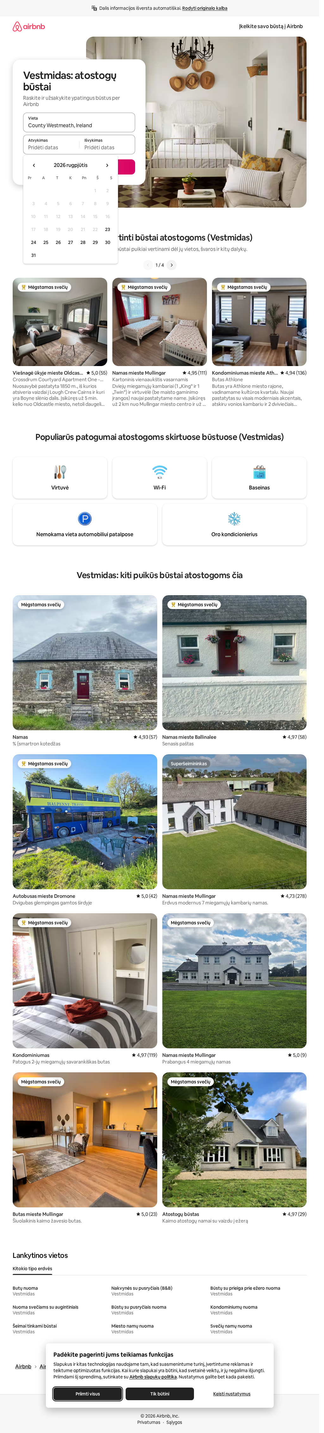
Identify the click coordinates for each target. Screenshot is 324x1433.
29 (95, 242)
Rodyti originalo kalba (204, 8)
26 (58, 242)
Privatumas (148, 1422)
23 (107, 229)
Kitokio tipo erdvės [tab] (32, 1268)
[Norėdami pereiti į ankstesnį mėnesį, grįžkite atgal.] (34, 165)
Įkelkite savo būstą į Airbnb (271, 26)
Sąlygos (174, 1422)
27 (70, 242)
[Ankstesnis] (148, 265)
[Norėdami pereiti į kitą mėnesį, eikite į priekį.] (107, 165)
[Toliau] (171, 265)
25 (45, 242)
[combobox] (79, 125)
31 (33, 255)
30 (107, 242)
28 (82, 242)
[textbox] (51, 147)
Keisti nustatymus (232, 1394)
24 (33, 242)
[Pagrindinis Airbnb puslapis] (29, 26)
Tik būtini (159, 1394)
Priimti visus (87, 1394)
